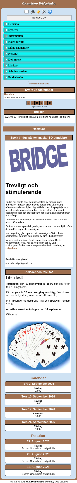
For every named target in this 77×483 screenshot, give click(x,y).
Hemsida (13, 24)
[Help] (51, 12)
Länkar (13, 65)
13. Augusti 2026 (38, 466)
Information (15, 35)
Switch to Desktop (39, 83)
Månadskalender (18, 47)
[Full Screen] (27, 12)
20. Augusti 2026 (38, 454)
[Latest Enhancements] (39, 12)
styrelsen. (12, 248)
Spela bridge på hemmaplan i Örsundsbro (38, 137)
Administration (17, 71)
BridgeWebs (15, 77)
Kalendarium (16, 41)
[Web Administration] (45, 12)
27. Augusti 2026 (38, 441)
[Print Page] (33, 12)
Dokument (14, 59)
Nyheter (13, 29)
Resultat (13, 53)
